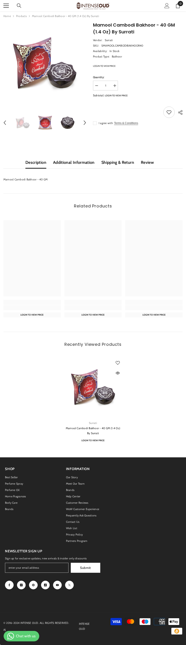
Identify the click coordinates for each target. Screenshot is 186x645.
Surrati (109, 40)
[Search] (19, 5)
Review (147, 162)
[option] (44, 63)
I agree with (106, 123)
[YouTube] (57, 585)
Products (21, 16)
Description (35, 162)
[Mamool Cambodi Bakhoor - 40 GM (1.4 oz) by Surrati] (93, 387)
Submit (85, 568)
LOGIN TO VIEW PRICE (104, 66)
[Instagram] (21, 585)
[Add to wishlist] (169, 112)
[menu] (6, 5)
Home (7, 16)
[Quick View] (118, 373)
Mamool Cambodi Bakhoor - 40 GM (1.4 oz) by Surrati (93, 430)
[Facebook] (9, 585)
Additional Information (74, 162)
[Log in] (166, 5)
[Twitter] (69, 585)
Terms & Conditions (126, 123)
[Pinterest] (33, 585)
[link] (32, 307)
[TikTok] (45, 585)
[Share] (179, 112)
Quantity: (98, 77)
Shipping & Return (117, 162)
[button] (4, 122)
